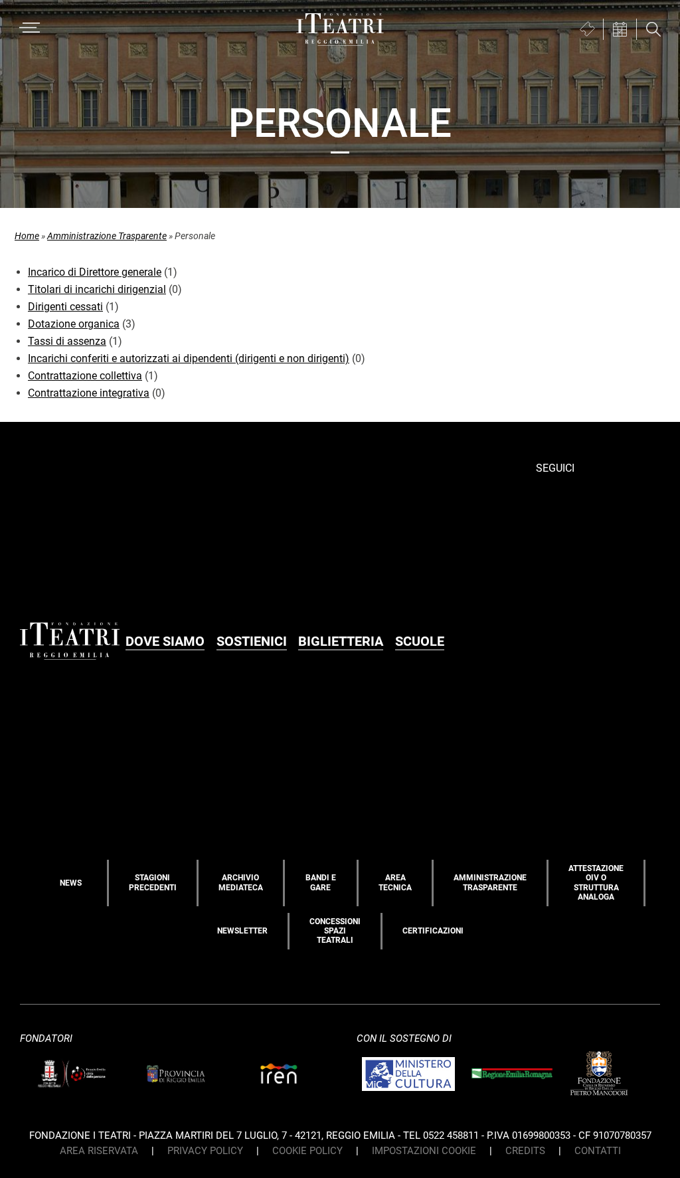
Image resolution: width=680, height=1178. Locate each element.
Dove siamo (165, 641)
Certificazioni (433, 930)
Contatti (597, 1151)
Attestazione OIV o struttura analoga (596, 883)
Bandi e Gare (320, 882)
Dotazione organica (74, 324)
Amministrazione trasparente (490, 882)
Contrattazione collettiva (85, 375)
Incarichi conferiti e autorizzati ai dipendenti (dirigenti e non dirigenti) (188, 358)
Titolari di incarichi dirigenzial (97, 289)
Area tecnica (395, 882)
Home (27, 236)
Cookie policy (307, 1151)
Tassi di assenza (67, 341)
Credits (525, 1151)
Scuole (419, 641)
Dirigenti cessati (65, 306)
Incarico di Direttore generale (94, 272)
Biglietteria (340, 641)
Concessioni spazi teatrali (335, 931)
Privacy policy (205, 1151)
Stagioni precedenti (153, 882)
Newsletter (242, 930)
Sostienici (251, 641)
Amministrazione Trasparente (107, 236)
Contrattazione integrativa (88, 393)
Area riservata (99, 1151)
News (71, 883)
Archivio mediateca (240, 882)
